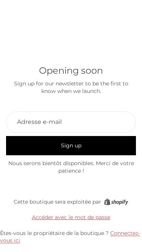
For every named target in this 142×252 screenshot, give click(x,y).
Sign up (71, 145)
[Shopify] (116, 201)
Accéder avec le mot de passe (71, 217)
